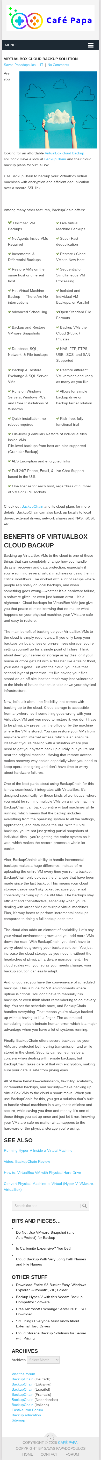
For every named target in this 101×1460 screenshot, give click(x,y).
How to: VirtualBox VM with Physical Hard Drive (42, 1172)
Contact (49, 1454)
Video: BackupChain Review (27, 1161)
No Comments (58, 65)
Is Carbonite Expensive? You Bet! (43, 1248)
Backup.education (26, 1415)
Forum (72, 1454)
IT (41, 65)
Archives (19, 1360)
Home (27, 1454)
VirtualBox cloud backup (64, 153)
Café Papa (67, 1442)
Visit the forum (23, 1374)
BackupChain (55, 159)
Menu (10, 45)
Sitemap (18, 1420)
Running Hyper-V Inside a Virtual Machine (38, 1150)
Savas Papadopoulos (20, 65)
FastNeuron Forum (27, 1410)
